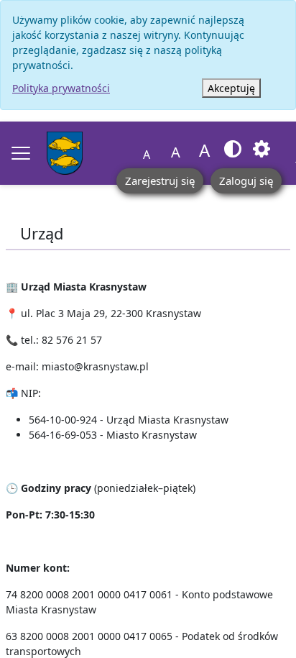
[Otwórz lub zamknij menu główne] (21, 153)
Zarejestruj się (160, 180)
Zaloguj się (246, 180)
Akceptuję (231, 88)
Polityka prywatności (61, 88)
